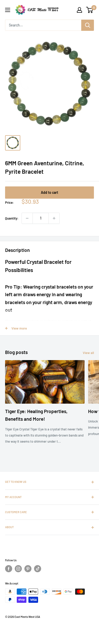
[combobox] (43, 25)
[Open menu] (7, 10)
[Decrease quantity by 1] (27, 218)
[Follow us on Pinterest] (27, 568)
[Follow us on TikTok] (37, 568)
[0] (90, 10)
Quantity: (12, 218)
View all (88, 353)
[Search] (87, 25)
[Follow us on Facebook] (8, 568)
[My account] (79, 10)
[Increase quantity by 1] (54, 218)
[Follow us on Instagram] (18, 568)
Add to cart (49, 192)
